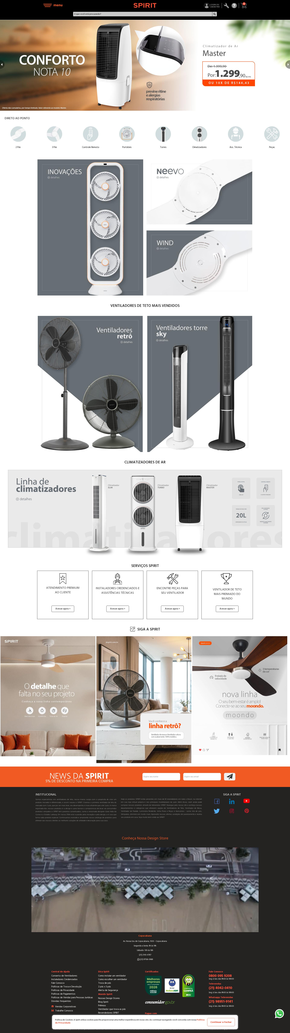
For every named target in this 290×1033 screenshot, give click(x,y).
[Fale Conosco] (234, 5)
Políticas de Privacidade (62, 990)
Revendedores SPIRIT (108, 1012)
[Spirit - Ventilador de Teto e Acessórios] (145, 5)
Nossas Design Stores (109, 998)
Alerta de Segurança (108, 990)
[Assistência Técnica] (226, 5)
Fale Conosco (57, 983)
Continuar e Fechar (221, 1022)
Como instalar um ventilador (112, 975)
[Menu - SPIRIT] (53, 5)
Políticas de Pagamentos (63, 993)
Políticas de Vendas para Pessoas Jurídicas (72, 997)
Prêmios (102, 1005)
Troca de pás (104, 983)
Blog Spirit (103, 1002)
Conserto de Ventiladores (64, 975)
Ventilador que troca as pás (112, 1009)
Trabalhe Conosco (64, 1010)
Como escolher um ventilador (112, 979)
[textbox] (142, 14)
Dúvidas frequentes (61, 1001)
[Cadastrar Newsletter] (229, 776)
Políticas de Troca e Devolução (66, 986)
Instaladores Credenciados (64, 979)
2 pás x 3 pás (104, 986)
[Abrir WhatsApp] (279, 1013)
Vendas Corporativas (65, 1006)
